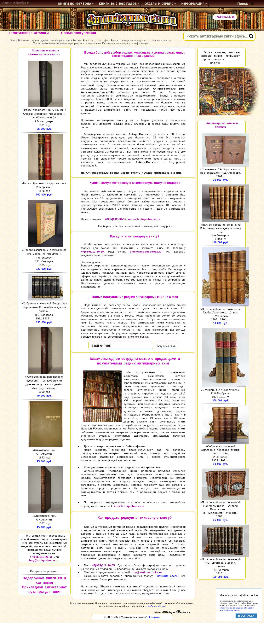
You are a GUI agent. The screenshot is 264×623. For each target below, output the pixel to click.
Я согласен (246, 615)
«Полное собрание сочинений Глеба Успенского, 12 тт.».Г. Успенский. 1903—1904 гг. (220, 314)
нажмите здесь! (167, 575)
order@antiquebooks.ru (144, 219)
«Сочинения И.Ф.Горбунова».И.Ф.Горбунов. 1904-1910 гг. (220, 393)
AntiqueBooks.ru (164, 88)
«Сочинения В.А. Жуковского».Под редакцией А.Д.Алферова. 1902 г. (220, 173)
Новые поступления (78, 33)
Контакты (154, 617)
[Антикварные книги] (16, 3)
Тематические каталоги (29, 33)
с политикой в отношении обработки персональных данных (237, 609)
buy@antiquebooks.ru (44, 560)
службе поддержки (156, 606)
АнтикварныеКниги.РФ (97, 92)
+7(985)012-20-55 (225, 16)
